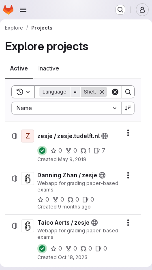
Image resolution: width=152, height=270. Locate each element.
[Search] (128, 91)
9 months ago (74, 207)
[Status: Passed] (42, 150)
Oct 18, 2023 (73, 257)
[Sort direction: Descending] (128, 108)
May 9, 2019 (72, 159)
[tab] (19, 68)
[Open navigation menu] (23, 9)
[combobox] (66, 108)
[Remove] (102, 92)
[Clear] (115, 92)
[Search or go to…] (120, 10)
